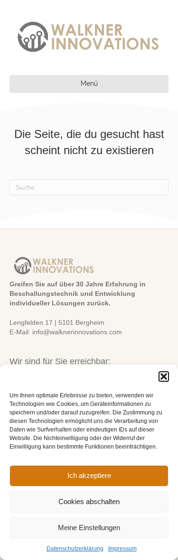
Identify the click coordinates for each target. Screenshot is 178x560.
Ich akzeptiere (89, 475)
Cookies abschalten (89, 501)
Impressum (122, 548)
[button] (164, 376)
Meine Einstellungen (89, 527)
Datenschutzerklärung (75, 548)
